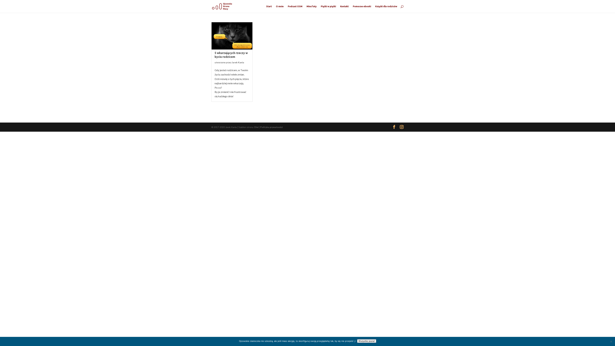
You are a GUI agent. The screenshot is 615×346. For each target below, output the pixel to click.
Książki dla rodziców (386, 6)
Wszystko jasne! (366, 341)
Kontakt (344, 6)
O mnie (280, 6)
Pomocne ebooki (362, 6)
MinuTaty (312, 6)
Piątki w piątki (328, 6)
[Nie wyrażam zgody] (611, 341)
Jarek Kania (238, 62)
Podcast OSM (295, 6)
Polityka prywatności (271, 127)
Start (269, 6)
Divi (256, 127)
